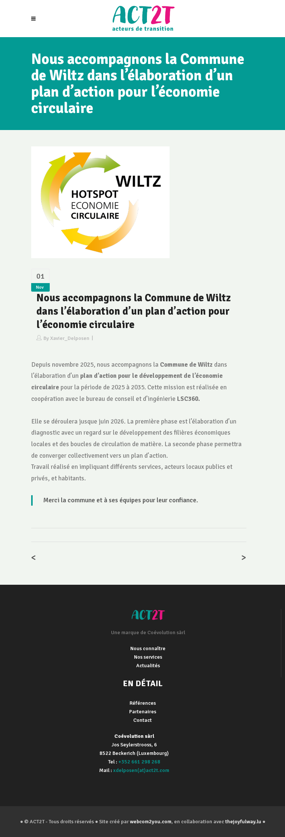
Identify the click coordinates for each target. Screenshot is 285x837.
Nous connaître (148, 648)
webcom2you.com (150, 821)
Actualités (148, 665)
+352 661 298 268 (139, 762)
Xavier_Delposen (69, 338)
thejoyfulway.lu (243, 821)
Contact (142, 720)
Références (143, 703)
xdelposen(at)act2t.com (141, 770)
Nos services (148, 657)
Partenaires (142, 711)
